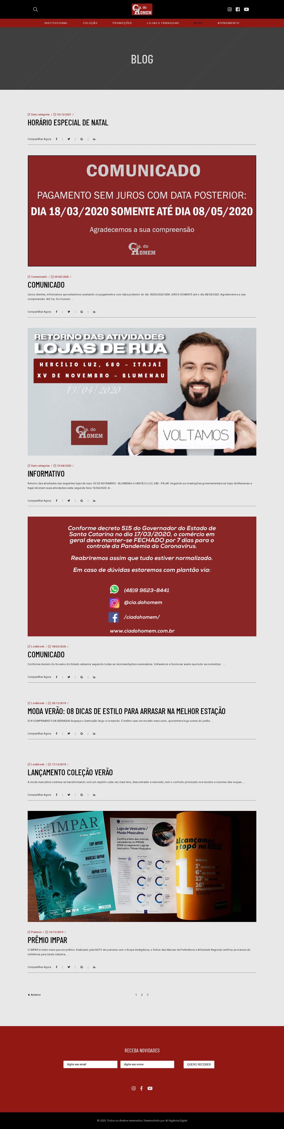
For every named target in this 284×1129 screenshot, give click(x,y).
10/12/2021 (63, 114)
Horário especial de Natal (68, 122)
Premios (36, 932)
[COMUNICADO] (142, 211)
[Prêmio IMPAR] (142, 866)
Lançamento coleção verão (70, 772)
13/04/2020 (63, 466)
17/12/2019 (58, 764)
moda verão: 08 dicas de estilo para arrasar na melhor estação (127, 711)
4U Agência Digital (176, 1121)
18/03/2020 (58, 646)
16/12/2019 (55, 932)
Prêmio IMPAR (47, 940)
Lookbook (37, 646)
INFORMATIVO (46, 473)
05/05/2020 (61, 277)
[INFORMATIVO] (142, 392)
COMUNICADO (46, 284)
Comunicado (39, 277)
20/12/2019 (58, 703)
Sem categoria (40, 114)
